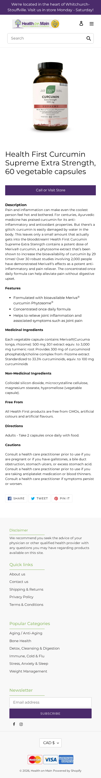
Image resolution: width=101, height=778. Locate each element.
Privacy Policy (21, 597)
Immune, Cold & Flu (26, 656)
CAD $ (49, 743)
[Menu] (90, 23)
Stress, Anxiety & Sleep (28, 663)
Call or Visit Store (50, 190)
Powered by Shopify (67, 770)
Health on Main (41, 770)
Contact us (18, 581)
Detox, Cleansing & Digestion (34, 648)
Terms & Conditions (26, 604)
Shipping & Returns (26, 589)
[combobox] (50, 38)
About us (17, 574)
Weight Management (28, 671)
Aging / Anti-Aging (25, 633)
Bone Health (20, 641)
